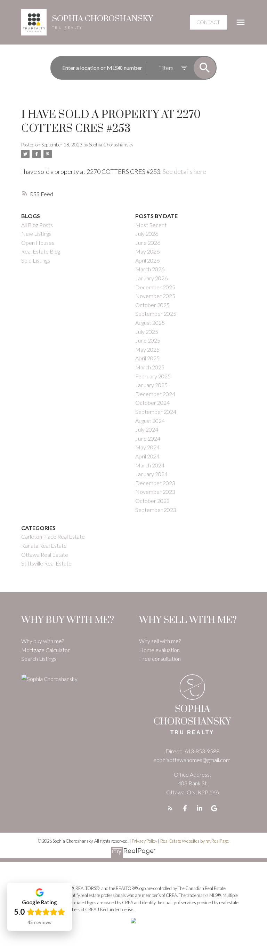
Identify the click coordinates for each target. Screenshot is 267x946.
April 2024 (147, 456)
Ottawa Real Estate (44, 554)
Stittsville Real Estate (46, 563)
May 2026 (147, 251)
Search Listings (38, 658)
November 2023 (155, 491)
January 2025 (151, 385)
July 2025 (146, 331)
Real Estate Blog (40, 251)
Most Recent (151, 225)
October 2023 (152, 500)
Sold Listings (35, 260)
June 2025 (147, 340)
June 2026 (147, 242)
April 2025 (147, 358)
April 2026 (147, 260)
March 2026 (149, 269)
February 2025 (153, 376)
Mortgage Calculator (45, 650)
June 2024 (147, 438)
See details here (184, 171)
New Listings (36, 233)
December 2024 (155, 394)
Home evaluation (159, 650)
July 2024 (146, 429)
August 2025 (150, 322)
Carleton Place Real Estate (53, 536)
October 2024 (152, 402)
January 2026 (151, 278)
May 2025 (147, 349)
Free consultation (160, 658)
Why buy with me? (42, 641)
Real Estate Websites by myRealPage (194, 841)
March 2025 (149, 367)
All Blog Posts (37, 225)
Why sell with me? (160, 641)
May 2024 (147, 447)
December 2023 (155, 483)
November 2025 (155, 295)
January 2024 (151, 474)
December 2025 (155, 287)
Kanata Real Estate (44, 545)
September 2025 (155, 313)
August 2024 (150, 420)
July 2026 (146, 233)
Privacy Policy (144, 841)
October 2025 (152, 305)
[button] (208, 22)
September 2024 (155, 411)
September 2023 (155, 509)
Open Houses (37, 242)
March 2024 (149, 465)
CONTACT (208, 22)
